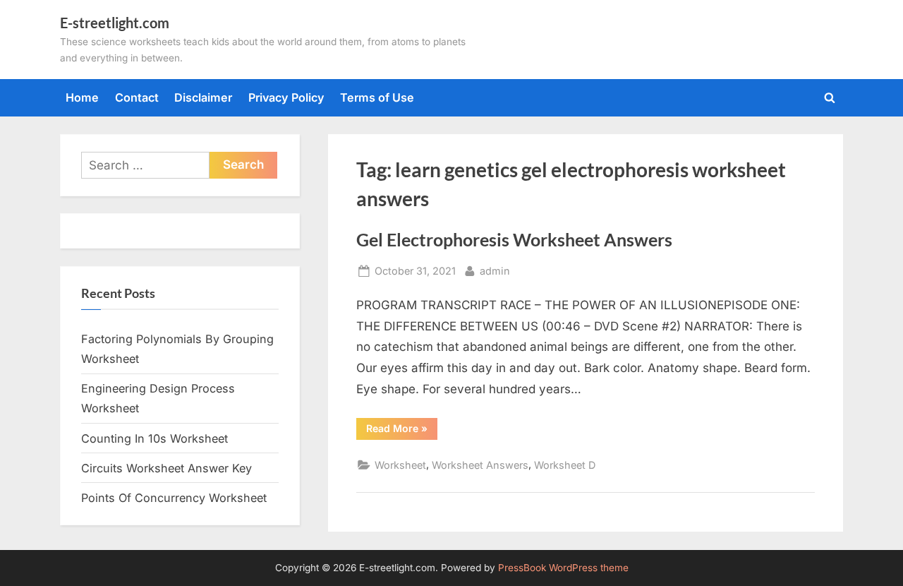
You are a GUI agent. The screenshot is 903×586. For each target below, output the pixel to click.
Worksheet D (564, 465)
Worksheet (400, 465)
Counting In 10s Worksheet (154, 438)
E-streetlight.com (114, 22)
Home (82, 97)
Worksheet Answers (480, 465)
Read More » (401, 430)
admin (495, 270)
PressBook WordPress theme (563, 567)
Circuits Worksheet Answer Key (166, 468)
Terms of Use (377, 97)
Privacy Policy (286, 97)
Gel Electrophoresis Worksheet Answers (514, 239)
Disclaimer (203, 97)
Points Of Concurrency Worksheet (174, 498)
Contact (137, 97)
